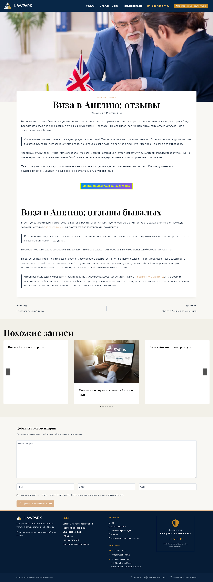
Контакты (113, 534)
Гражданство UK (71, 540)
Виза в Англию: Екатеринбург (170, 347)
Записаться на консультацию (191, 6)
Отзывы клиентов (117, 527)
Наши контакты (133, 5)
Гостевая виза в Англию (30, 308)
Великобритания (106, 97)
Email (82, 486)
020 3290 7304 (119, 550)
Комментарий (26, 443)
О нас (111, 523)
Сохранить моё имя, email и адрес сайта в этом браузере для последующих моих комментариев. (72, 495)
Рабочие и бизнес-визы (74, 528)
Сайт (143, 486)
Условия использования (183, 577)
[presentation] (106, 361)
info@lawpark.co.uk (120, 555)
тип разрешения (53, 227)
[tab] (100, 406)
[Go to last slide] (8, 371)
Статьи (104, 5)
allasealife (98, 113)
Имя (21, 486)
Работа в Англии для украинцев (178, 308)
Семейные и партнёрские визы (78, 524)
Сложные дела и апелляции (76, 544)
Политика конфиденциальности (124, 538)
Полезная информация (120, 530)
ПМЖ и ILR (68, 536)
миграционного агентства (149, 276)
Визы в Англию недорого (25, 347)
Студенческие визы (72, 532)
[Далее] (205, 371)
